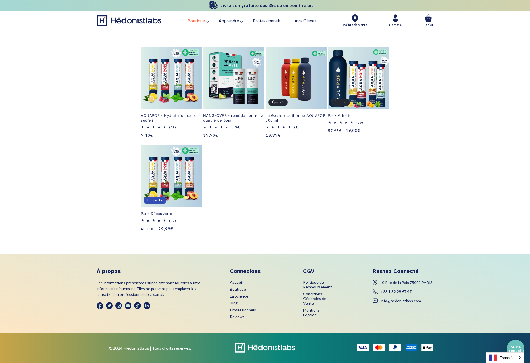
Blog (234, 303)
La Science (239, 296)
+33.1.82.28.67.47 (396, 291)
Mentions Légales (311, 312)
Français (506, 358)
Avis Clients (306, 20)
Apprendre (229, 20)
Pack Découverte (157, 213)
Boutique (196, 20)
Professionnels (267, 20)
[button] (515, 348)
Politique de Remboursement (317, 284)
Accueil (236, 282)
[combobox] (505, 357)
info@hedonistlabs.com (401, 300)
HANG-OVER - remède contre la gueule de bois (233, 117)
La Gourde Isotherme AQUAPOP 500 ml (295, 117)
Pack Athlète (340, 115)
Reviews (237, 316)
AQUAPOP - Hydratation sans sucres (168, 117)
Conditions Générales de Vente (314, 298)
